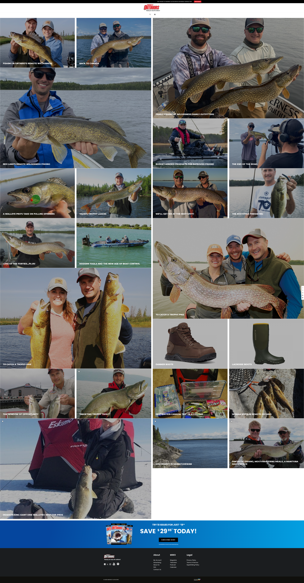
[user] (155, 14)
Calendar (173, 567)
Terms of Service (192, 562)
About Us (156, 565)
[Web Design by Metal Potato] (197, 580)
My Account (157, 560)
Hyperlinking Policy (193, 565)
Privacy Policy (191, 560)
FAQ (154, 567)
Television (173, 562)
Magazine (173, 560)
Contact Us (157, 570)
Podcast (173, 565)
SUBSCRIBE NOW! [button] (168, 540)
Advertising (157, 562)
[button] (105, 565)
